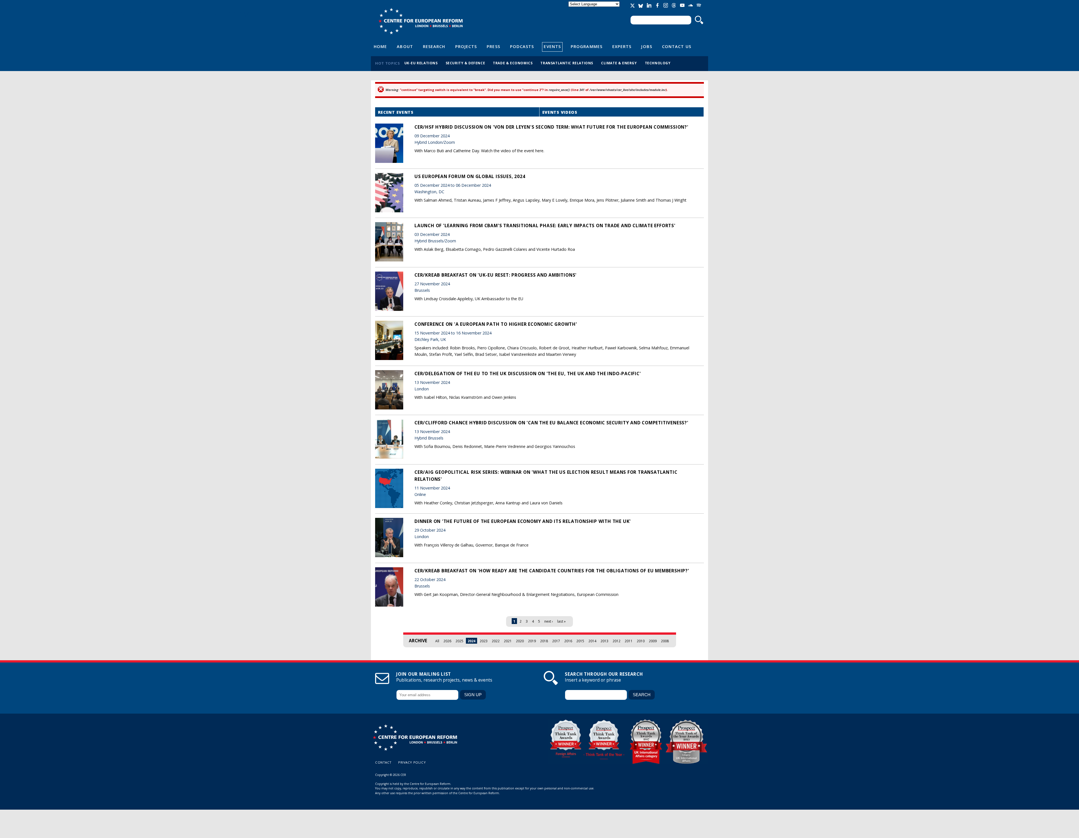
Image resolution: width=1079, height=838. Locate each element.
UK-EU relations (421, 63)
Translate (595, 9)
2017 (556, 641)
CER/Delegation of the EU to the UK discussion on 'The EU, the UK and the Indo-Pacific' (527, 373)
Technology (658, 63)
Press (493, 46)
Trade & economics (512, 63)
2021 (508, 641)
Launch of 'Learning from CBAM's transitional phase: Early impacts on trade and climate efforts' (544, 225)
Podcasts (522, 46)
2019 (532, 641)
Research (434, 46)
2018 (544, 641)
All (437, 641)
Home (380, 46)
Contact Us (676, 46)
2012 (616, 641)
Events (552, 46)
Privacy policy (412, 762)
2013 (604, 641)
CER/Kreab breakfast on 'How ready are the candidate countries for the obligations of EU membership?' (551, 571)
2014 (592, 641)
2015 (580, 641)
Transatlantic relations (566, 63)
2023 (484, 641)
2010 (641, 641)
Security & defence (465, 63)
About (405, 46)
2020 (520, 641)
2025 (459, 641)
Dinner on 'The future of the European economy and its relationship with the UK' (522, 521)
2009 (653, 641)
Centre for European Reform (420, 21)
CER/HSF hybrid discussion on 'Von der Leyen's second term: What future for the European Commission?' (551, 127)
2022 (496, 641)
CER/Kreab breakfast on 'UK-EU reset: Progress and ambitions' (495, 275)
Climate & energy (619, 63)
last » (561, 621)
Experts (622, 46)
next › (548, 621)
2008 (665, 641)
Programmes (586, 46)
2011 (629, 641)
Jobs (646, 46)
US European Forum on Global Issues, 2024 (469, 176)
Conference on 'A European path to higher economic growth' (495, 324)
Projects (466, 46)
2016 (568, 641)
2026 (447, 641)
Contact (383, 762)
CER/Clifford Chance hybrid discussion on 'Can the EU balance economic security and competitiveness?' (551, 423)
